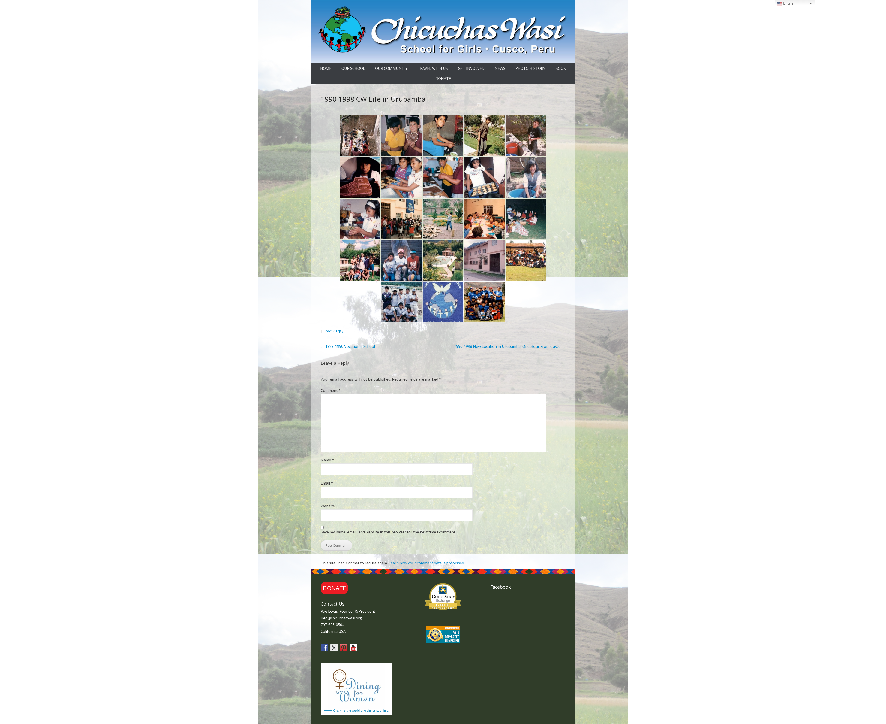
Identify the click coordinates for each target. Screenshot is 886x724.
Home (325, 68)
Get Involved (471, 68)
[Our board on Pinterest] (343, 647)
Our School (353, 68)
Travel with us (433, 68)
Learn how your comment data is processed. (427, 563)
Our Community (391, 68)
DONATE (443, 78)
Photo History (530, 68)
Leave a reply (333, 331)
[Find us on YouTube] (353, 647)
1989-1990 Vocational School (348, 346)
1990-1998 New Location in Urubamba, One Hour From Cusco (509, 346)
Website (328, 506)
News (500, 68)
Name (327, 460)
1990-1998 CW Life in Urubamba (373, 99)
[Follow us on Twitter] (334, 647)
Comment (331, 390)
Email (327, 483)
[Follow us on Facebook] (324, 647)
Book (560, 68)
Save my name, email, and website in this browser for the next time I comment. (388, 532)
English (789, 3)
